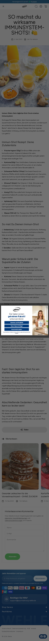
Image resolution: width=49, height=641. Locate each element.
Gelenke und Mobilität (16, 322)
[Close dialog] (46, 307)
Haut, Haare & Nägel (17, 326)
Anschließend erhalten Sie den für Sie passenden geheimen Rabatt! (16, 333)
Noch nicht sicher (16, 329)
